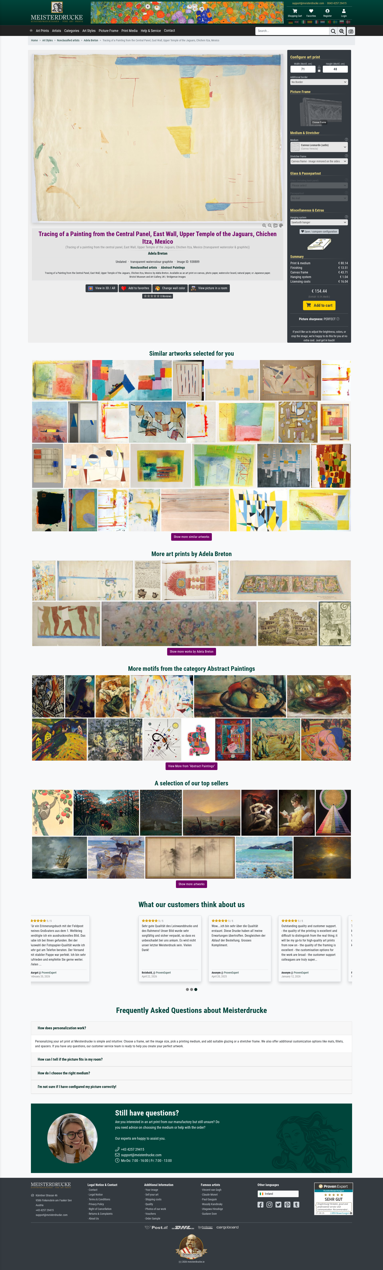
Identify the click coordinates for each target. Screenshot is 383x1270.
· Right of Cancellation (100, 1209)
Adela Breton (91, 40)
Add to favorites (137, 288)
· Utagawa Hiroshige (212, 1209)
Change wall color (172, 288)
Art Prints (42, 31)
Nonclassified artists (68, 40)
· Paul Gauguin (209, 1199)
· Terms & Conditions (99, 1199)
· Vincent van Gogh (211, 1190)
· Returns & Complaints (100, 1214)
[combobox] (319, 82)
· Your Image (151, 1190)
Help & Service (151, 31)
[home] (31, 31)
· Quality (148, 1204)
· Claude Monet (209, 1194)
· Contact (92, 1190)
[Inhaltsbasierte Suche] (342, 31)
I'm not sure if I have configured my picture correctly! (77, 1086)
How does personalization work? (62, 1028)
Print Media (129, 31)
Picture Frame (108, 31)
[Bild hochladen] (351, 31)
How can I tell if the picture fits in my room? (70, 1059)
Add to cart (321, 305)
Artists (56, 31)
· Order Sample (152, 1218)
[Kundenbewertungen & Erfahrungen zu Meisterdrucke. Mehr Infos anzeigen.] (333, 1199)
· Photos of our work (155, 1209)
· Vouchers (150, 1214)
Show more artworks (191, 884)
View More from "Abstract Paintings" (191, 766)
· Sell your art (151, 1194)
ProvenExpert (80, 972)
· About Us (93, 1218)
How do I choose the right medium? (64, 1073)
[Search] (333, 31)
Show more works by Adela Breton (191, 651)
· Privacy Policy (96, 1204)
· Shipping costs (152, 1199)
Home (34, 40)
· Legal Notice (95, 1194)
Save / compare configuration (320, 231)
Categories (71, 31)
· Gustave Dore (209, 1214)
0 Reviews (165, 296)
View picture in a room (211, 288)
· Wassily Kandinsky (211, 1204)
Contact (169, 31)
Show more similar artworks (191, 537)
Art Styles (89, 31)
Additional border (299, 77)
